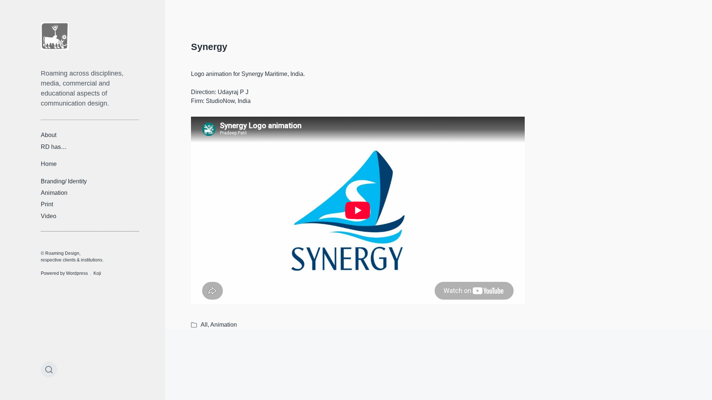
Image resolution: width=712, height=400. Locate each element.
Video (48, 216)
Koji (97, 273)
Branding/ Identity (64, 181)
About (48, 135)
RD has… (54, 146)
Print (47, 204)
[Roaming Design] (55, 36)
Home (49, 164)
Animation (54, 193)
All (204, 324)
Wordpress (77, 273)
